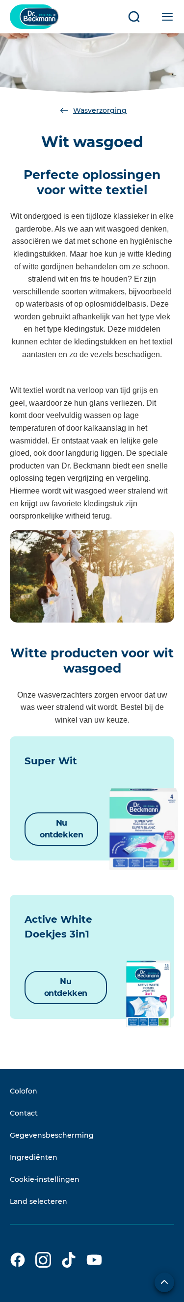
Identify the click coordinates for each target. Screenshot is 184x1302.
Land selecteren (38, 1201)
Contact (24, 1113)
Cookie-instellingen (44, 1179)
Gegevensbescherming (52, 1135)
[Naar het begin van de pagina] (164, 1282)
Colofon (23, 1091)
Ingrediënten (33, 1157)
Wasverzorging (100, 110)
